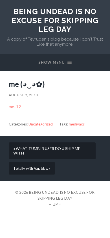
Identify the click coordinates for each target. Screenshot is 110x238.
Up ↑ (57, 204)
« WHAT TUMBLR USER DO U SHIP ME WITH (46, 150)
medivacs (77, 124)
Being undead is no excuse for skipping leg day (55, 20)
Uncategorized (40, 124)
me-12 (15, 106)
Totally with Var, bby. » (31, 168)
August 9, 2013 (23, 95)
